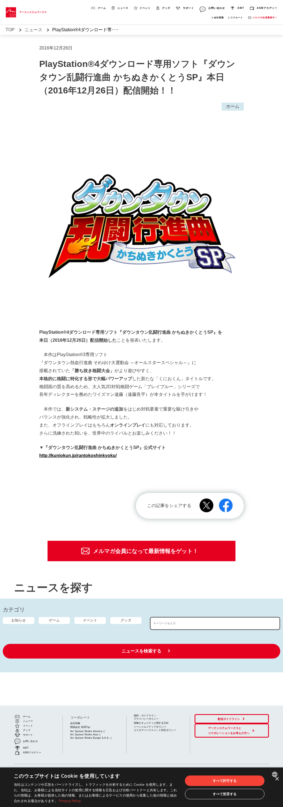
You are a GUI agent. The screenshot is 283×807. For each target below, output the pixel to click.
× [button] (277, 779)
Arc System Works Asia (84, 734)
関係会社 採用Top (80, 727)
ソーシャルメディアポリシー (150, 726)
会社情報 (219, 17)
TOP (10, 29)
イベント (90, 620)
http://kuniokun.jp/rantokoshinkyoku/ (78, 455)
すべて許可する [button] (225, 780)
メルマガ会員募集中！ (265, 17)
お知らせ (18, 620)
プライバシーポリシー (146, 718)
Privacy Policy (70, 800)
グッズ (125, 620)
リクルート (236, 17)
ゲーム (54, 620)
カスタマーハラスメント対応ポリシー (155, 730)
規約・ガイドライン (145, 715)
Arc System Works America (86, 731)
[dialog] (141, 787)
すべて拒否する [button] (225, 794)
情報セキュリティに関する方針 (151, 723)
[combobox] (275, 774)
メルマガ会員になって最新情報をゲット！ (145, 551)
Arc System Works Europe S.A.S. (89, 738)
